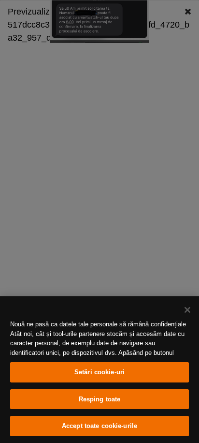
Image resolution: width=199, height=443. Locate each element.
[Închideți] (187, 310)
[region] (99, 369)
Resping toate (100, 399)
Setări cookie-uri (99, 372)
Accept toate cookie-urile (99, 425)
